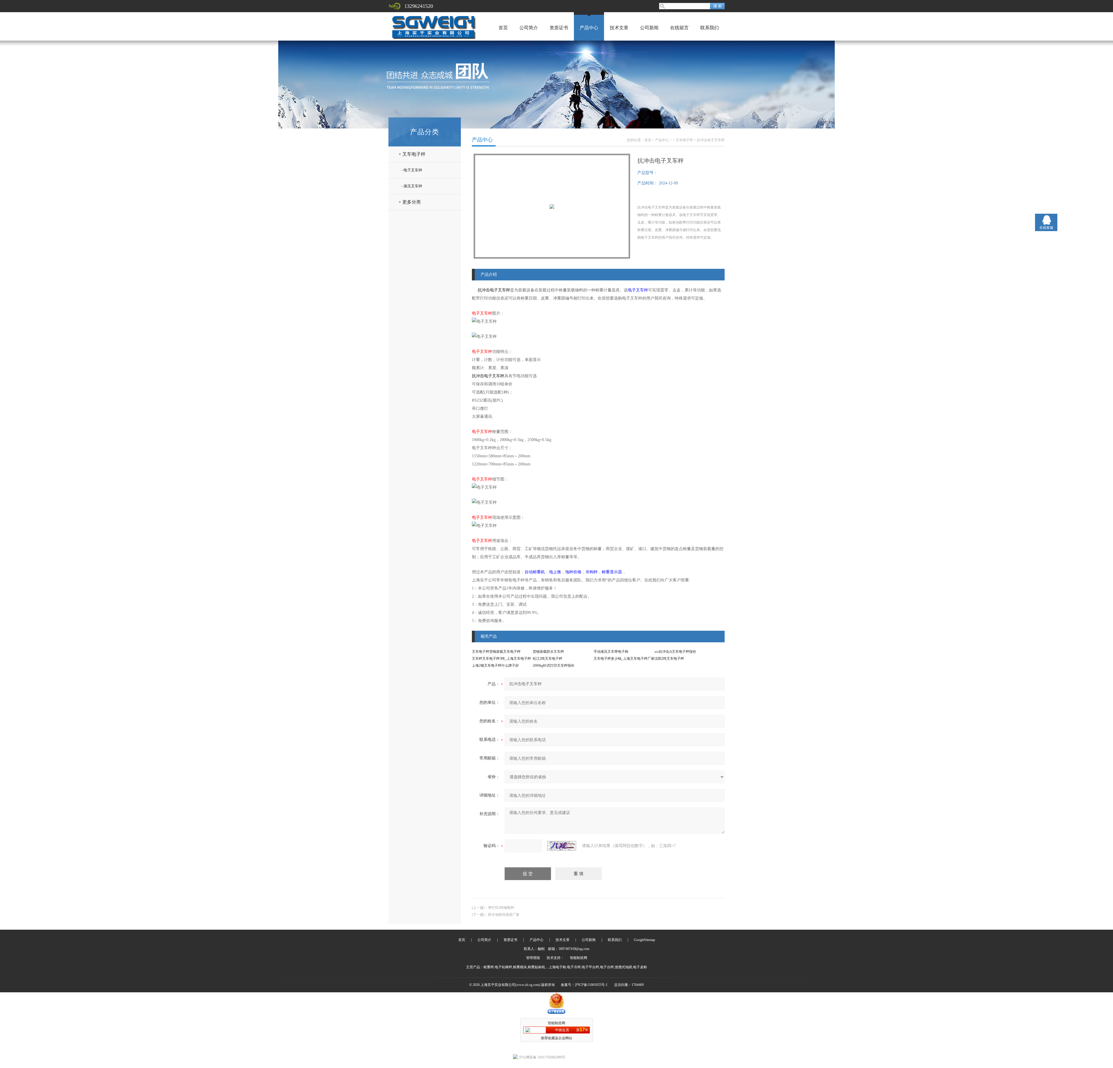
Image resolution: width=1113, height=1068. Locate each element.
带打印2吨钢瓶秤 (501, 908)
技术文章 (619, 27)
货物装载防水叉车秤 (548, 652)
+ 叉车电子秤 (412, 154)
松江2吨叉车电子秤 (547, 659)
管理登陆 (533, 958)
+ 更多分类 (410, 202)
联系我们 (709, 27)
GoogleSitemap (644, 940)
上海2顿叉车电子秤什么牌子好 (495, 665)
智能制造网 (578, 958)
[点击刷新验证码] (561, 846)
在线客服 (1046, 228)
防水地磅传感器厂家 (503, 915)
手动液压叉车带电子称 (611, 652)
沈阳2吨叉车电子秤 (669, 659)
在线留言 (679, 27)
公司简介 (528, 27)
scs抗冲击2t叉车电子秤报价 (675, 652)
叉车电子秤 (684, 140)
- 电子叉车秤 (411, 170)
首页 (503, 27)
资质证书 (559, 27)
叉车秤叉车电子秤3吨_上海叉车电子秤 (501, 659)
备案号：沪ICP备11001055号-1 (584, 985)
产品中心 (589, 27)
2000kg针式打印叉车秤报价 (553, 665)
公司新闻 (649, 27)
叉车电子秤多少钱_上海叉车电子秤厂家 (624, 659)
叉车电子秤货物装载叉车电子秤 (496, 652)
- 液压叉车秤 (411, 186)
